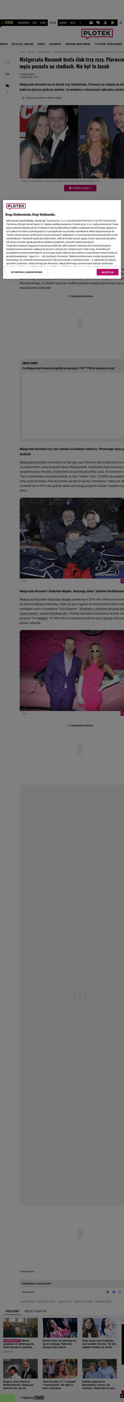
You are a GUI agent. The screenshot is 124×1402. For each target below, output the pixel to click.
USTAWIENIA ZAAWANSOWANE (26, 272)
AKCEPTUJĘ (108, 272)
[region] (62, 239)
